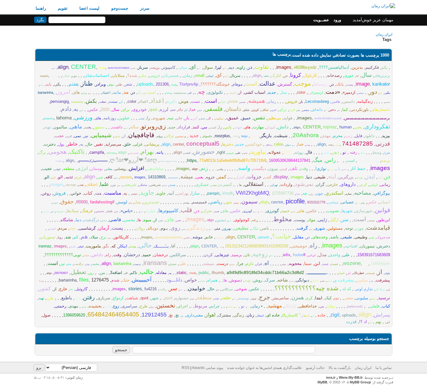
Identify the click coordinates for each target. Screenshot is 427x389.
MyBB (322, 382)
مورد (119, 185)
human (345, 127)
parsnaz (337, 145)
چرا (241, 263)
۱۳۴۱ (211, 229)
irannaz (45, 246)
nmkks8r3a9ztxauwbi (328, 118)
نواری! (320, 168)
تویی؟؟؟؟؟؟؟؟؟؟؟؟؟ (63, 254)
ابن (317, 263)
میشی (333, 202)
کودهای (117, 136)
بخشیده (95, 306)
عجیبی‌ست (45, 211)
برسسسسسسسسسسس (367, 118)
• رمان (257, 306)
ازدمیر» (349, 92)
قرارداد (184, 127)
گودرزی (272, 210)
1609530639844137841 (289, 160)
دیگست (259, 168)
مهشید (275, 306)
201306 (162, 84)
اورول (254, 299)
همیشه (256, 100)
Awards (198, 368)
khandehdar (77, 102)
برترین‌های (382, 75)
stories (135, 288)
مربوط (200, 305)
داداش (97, 254)
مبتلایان (118, 75)
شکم (246, 110)
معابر (108, 169)
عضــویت (321, 19)
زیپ (348, 135)
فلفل (366, 307)
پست (349, 84)
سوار (288, 145)
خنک (125, 280)
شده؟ (132, 75)
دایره (172, 101)
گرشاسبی (87, 228)
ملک (255, 228)
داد (180, 109)
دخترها (227, 144)
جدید (272, 92)
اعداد (157, 100)
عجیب (47, 168)
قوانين (382, 210)
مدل (283, 92)
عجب (59, 135)
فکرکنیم (372, 67)
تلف (293, 168)
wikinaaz (111, 153)
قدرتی (382, 144)
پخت (88, 127)
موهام (237, 84)
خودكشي (254, 144)
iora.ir (330, 377)
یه (170, 273)
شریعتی (155, 185)
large (174, 84)
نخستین (99, 211)
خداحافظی (308, 306)
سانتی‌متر (281, 298)
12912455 (154, 315)
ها (240, 185)
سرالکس (178, 254)
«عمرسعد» (60, 211)
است (251, 84)
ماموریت (93, 246)
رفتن (89, 297)
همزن (297, 298)
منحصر (306, 110)
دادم (66, 109)
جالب (161, 221)
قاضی (115, 219)
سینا (308, 263)
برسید (237, 254)
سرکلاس (227, 289)
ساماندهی (155, 168)
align (63, 67)
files (84, 280)
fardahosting (101, 202)
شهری (319, 228)
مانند (117, 92)
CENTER (83, 66)
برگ (42, 152)
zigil (334, 314)
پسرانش (382, 314)
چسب (331, 169)
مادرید (126, 128)
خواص (191, 279)
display (281, 176)
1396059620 (74, 315)
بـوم (164, 228)
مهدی (326, 135)
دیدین (221, 219)
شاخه (283, 279)
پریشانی (152, 144)
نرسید (384, 297)
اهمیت (150, 92)
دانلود (369, 135)
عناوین (90, 93)
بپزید (386, 135)
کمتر (221, 176)
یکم (384, 67)
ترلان (169, 135)
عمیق (246, 118)
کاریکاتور (121, 237)
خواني (76, 193)
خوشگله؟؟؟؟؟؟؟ (215, 84)
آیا (186, 110)
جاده (320, 315)
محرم (338, 135)
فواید (288, 118)
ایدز (370, 176)
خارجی (332, 184)
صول (46, 315)
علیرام (222, 102)
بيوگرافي (382, 193)
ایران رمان (384, 34)
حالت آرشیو (315, 368)
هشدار (172, 185)
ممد (86, 255)
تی (387, 321)
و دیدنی (181, 136)
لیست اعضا (89, 8)
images (283, 67)
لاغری (273, 110)
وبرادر (100, 84)
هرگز (236, 307)
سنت (113, 101)
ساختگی (143, 185)
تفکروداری (377, 126)
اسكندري (334, 193)
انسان (384, 202)
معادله (161, 272)
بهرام (147, 151)
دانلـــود (174, 279)
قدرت (351, 321)
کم (75, 237)
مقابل (299, 237)
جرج (264, 297)
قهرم (214, 169)
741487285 (357, 143)
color (301, 92)
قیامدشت (378, 227)
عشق (315, 280)
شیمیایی (101, 135)
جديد (240, 144)
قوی (372, 237)
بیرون (273, 168)
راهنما (41, 8)
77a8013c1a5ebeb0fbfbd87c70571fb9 (232, 160)
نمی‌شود (304, 184)
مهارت (258, 127)
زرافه (255, 220)
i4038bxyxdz (305, 67)
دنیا (309, 177)
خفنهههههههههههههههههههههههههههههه (317, 273)
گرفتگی (202, 119)
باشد (41, 85)
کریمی (231, 153)
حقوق (67, 201)
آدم (52, 211)
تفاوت (262, 67)
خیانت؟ (281, 236)
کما (345, 109)
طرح (144, 306)
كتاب (88, 193)
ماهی (76, 126)
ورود (337, 19)
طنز (119, 84)
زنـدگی (196, 227)
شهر (228, 202)
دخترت (50, 144)
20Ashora (306, 135)
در (250, 67)
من (102, 272)
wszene (352, 263)
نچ (182, 316)
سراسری (129, 306)
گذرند (69, 136)
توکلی (88, 264)
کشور (45, 288)
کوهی (58, 169)
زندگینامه (365, 101)
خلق (127, 144)
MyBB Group (360, 382)
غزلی (138, 144)
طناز (87, 83)
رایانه (199, 68)
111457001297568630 (118, 68)
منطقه (68, 168)
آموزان (270, 127)
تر (349, 272)
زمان (188, 75)
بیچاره (219, 237)
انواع (336, 298)
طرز (50, 298)
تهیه (47, 127)
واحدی (334, 254)
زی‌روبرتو (153, 126)
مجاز (116, 211)
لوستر (122, 202)
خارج (63, 289)
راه (380, 93)
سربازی (103, 298)
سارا (195, 193)
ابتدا (318, 298)
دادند (77, 298)
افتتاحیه (351, 246)
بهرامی (183, 193)
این (195, 118)
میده (133, 246)
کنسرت (225, 184)
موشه (198, 237)
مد (126, 92)
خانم (209, 237)
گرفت (142, 119)
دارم (250, 263)
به (299, 110)
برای (283, 109)
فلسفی (213, 109)
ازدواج (118, 298)
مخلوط (282, 219)
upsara (126, 177)
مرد (254, 135)
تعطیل (78, 272)
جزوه (210, 177)
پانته (159, 152)
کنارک (276, 75)
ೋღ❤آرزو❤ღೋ (133, 160)
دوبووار (237, 203)
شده (216, 298)
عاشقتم (243, 102)
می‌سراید (113, 144)
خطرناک (358, 273)
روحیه (260, 254)
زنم (204, 168)
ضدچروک (383, 237)
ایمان (210, 75)
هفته (98, 193)
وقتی (220, 169)
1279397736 (283, 193)
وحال (371, 281)
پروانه (160, 136)
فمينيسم (199, 202)
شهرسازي (363, 210)
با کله (362, 153)
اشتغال (260, 315)
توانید (245, 153)
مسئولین (335, 228)
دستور (99, 127)
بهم (377, 321)
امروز (63, 92)
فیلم (217, 228)
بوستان (96, 168)
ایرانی (373, 185)
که (114, 246)
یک (96, 273)
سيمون (249, 201)
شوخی (241, 289)
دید (231, 67)
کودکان (184, 229)
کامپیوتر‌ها (168, 210)
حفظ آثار (357, 168)
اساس (141, 211)
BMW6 (233, 101)
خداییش (340, 161)
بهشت (308, 145)
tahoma (64, 117)
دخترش (383, 246)
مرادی (104, 221)
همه (294, 145)
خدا (193, 109)
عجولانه (274, 152)
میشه (186, 176)
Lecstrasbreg (317, 101)
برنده (385, 160)
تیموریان (48, 237)
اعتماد (106, 92)
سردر (144, 8)
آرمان (103, 228)
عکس (93, 109)
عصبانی (347, 202)
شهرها (347, 210)
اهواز (210, 314)
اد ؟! (363, 321)
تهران (274, 185)
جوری (349, 75)
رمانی (385, 184)
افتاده (80, 185)
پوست (299, 219)
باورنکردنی (359, 109)
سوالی (182, 67)
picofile (295, 201)
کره (226, 76)
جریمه (373, 299)
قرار (311, 229)
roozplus (222, 135)
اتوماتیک (231, 178)
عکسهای (206, 136)
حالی (145, 245)
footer (298, 254)
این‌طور (383, 219)
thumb (221, 247)
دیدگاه (225, 68)
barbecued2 (355, 306)
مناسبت (112, 193)
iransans (155, 262)
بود (363, 203)
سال (366, 75)
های (76, 92)
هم (84, 236)
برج (104, 237)
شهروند (159, 118)
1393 (288, 152)
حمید (214, 185)
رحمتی (60, 306)
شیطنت (281, 135)
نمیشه (208, 263)
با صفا (306, 315)
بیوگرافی (261, 211)
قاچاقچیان (141, 135)
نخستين (165, 305)
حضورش (204, 151)
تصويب (333, 210)
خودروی (139, 109)
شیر (325, 152)
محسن (129, 219)
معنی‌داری (194, 315)
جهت (238, 127)
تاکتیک (76, 151)
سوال (208, 67)
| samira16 (230, 307)
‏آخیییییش (142, 280)
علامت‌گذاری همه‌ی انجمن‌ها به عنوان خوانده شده (264, 368)
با (338, 168)
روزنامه (84, 93)
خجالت (102, 102)
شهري (55, 203)
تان (247, 254)
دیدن (200, 110)
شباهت (132, 298)
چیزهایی (222, 254)
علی (238, 153)
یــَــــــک (161, 246)
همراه (212, 280)
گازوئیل (82, 289)
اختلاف (92, 184)
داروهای (348, 184)
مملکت (133, 68)
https (192, 160)
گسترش (285, 84)
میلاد (94, 237)
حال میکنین (329, 281)
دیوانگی (302, 280)
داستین (349, 101)
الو (60, 177)
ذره (79, 177)
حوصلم (181, 290)
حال (89, 144)
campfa (96, 152)
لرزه (164, 109)
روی (175, 228)
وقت (304, 168)
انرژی (82, 168)
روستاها (321, 84)
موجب (302, 83)
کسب (213, 127)
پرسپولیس (368, 160)
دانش (283, 126)
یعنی (358, 127)
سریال (235, 75)
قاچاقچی (348, 298)
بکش (91, 101)
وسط (376, 152)
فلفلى (374, 306)
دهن (335, 152)
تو (343, 152)
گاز (209, 118)
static (182, 272)
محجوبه (295, 263)
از (240, 92)
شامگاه (67, 219)
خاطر (72, 144)
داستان (233, 109)
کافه (109, 177)
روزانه (299, 152)
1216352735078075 (173, 178)
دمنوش (235, 280)
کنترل (240, 177)
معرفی (202, 281)
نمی (77, 135)
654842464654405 (113, 314)
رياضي (215, 201)
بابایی (82, 110)
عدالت (267, 83)
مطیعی (241, 228)
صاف (265, 110)
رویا (60, 237)
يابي (228, 127)
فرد (292, 109)
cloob (192, 273)
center (266, 76)
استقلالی (254, 184)
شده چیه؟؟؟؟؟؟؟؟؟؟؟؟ (306, 288)
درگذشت (91, 219)
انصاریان (172, 264)
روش (258, 280)
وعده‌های (320, 237)
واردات (286, 184)
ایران (379, 177)
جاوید (161, 193)
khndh (227, 193)
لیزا (218, 67)
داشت (117, 127)
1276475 (100, 279)
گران (320, 184)
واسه (244, 168)
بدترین (357, 67)
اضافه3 (116, 272)
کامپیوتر (168, 67)
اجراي (183, 306)
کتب (267, 177)
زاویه (241, 67)
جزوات (254, 176)
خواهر (111, 84)
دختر (332, 110)
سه (170, 118)
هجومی (57, 151)
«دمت (333, 92)
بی (74, 75)
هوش (183, 101)
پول (61, 144)
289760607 (61, 273)
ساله (134, 126)
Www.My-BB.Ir (351, 377)
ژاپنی (322, 219)
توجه (349, 228)
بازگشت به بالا (340, 368)
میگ (318, 160)
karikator (381, 84)
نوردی (359, 177)
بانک (340, 84)
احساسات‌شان (96, 75)
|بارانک (290, 306)
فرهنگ (87, 210)
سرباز (143, 67)
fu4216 (150, 289)
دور (373, 91)
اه (266, 263)
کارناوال (310, 75)
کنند (196, 127)
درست (222, 263)
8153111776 (316, 202)
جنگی (143, 75)
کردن (255, 110)
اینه (332, 176)
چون (319, 193)
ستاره (349, 193)
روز (308, 93)
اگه (126, 273)
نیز (86, 135)
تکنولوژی (215, 92)
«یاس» (127, 210)
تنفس (259, 117)
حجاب (66, 75)
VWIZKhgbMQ (252, 193)
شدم (115, 280)
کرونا (295, 75)
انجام (80, 246)
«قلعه (226, 298)
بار (301, 101)
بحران (207, 210)
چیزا (298, 193)
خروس (154, 75)
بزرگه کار (380, 289)
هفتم (73, 84)
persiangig (54, 76)
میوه (147, 219)
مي (204, 127)
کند (190, 93)
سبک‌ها (73, 210)
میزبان (192, 299)
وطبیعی (360, 237)
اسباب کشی (254, 92)
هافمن (335, 101)
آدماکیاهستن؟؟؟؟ (334, 67)
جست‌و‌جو (119, 8)
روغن (46, 193)
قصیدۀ (334, 264)
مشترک (224, 315)
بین (114, 185)
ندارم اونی (363, 289)
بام (161, 299)
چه (201, 91)
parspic (213, 193)
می (195, 93)
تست (195, 101)
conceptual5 (202, 143)
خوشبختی (299, 246)
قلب (186, 210)
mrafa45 (44, 76)
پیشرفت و (344, 279)
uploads (145, 84)
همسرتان (171, 75)
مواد (311, 219)
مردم (62, 228)
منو (230, 220)
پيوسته (186, 203)
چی (100, 177)
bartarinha (45, 92)
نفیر (99, 144)
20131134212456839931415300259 (256, 246)
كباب (386, 306)
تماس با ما (383, 368)
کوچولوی (241, 219)
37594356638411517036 (179, 93)
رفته (353, 152)
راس (330, 160)
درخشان (160, 254)
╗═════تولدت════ (168, 161)
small (199, 75)
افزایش (136, 168)
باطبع (66, 297)
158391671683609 (373, 254)
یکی (57, 84)
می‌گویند (220, 118)
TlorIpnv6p (188, 84)
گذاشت (187, 153)
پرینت (154, 67)
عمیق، (232, 117)
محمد (95, 264)
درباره (165, 185)
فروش (291, 101)
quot (173, 110)
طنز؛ (54, 68)
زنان (250, 315)
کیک (328, 298)
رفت (163, 289)
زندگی (239, 315)
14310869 (156, 177)
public (203, 272)
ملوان (387, 273)
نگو (106, 246)
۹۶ (357, 76)
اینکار (122, 246)
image (101, 68)
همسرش (133, 153)
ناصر (265, 228)
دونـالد (152, 228)
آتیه (171, 193)
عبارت (150, 210)
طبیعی (319, 177)
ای (193, 67)
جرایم (215, 306)
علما (104, 184)
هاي (247, 127)
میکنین (362, 280)
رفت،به (291, 281)
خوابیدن (196, 289)
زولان (140, 228)
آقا (173, 246)
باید (49, 84)
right (221, 152)
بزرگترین (346, 177)
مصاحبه (362, 193)
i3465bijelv (380, 263)
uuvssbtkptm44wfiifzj (168, 237)
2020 (105, 109)
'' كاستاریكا (291, 315)
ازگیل (334, 219)
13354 (236, 136)
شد (110, 210)
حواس (283, 264)
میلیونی (361, 298)
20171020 (71, 185)
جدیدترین (151, 202)
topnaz (330, 126)
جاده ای (273, 315)
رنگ (140, 92)
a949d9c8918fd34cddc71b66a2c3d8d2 (265, 272)
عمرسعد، (372, 221)
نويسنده (244, 298)
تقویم (63, 8)
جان (179, 118)
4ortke (168, 93)
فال (309, 152)
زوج (116, 306)
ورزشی (83, 117)
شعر (128, 84)
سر (345, 219)
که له (346, 289)
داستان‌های (380, 109)
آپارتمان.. (232, 93)
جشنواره (181, 298)
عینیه (326, 264)
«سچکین (361, 93)
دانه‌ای (317, 109)
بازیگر (266, 135)
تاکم (133, 272)
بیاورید (258, 151)
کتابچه (69, 177)
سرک (270, 279)
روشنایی (120, 169)
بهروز (227, 228)
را (148, 118)
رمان (272, 101)
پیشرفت (383, 280)
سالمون (60, 127)
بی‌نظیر (274, 117)
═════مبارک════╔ (93, 160)
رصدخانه (334, 75)
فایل (358, 135)
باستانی (344, 169)
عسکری (202, 184)
